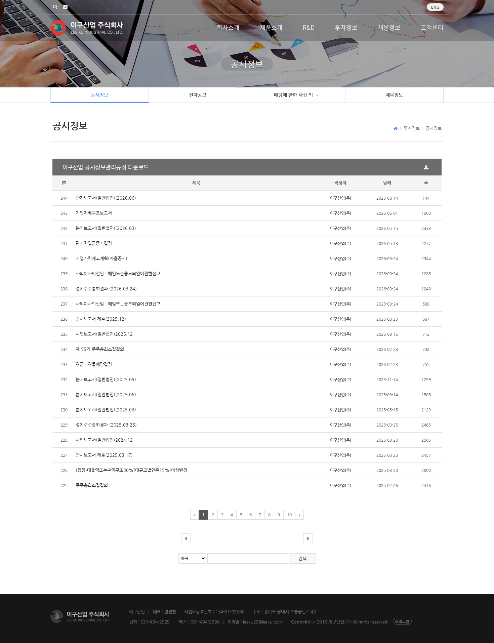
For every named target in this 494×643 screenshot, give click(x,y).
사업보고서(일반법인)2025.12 (104, 333)
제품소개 (271, 27)
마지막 (308, 538)
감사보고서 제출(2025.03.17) (104, 454)
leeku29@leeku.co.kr (65, 7)
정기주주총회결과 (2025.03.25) (106, 424)
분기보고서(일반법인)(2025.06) (106, 394)
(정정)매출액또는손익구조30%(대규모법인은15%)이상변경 (131, 470)
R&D (309, 27)
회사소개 (228, 27)
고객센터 (432, 27)
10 (289, 514)
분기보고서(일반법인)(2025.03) (106, 409)
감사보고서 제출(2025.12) (101, 318)
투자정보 (346, 27)
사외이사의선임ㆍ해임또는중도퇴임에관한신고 (118, 273)
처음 (186, 538)
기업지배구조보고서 (94, 212)
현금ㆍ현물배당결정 (94, 364)
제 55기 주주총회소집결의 (100, 349)
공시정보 (99, 94)
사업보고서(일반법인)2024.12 (104, 439)
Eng (435, 7)
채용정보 (389, 27)
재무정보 (394, 94)
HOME (396, 129)
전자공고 (197, 94)
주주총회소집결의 (92, 485)
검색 (55, 7)
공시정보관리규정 (106, 167)
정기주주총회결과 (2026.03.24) (106, 288)
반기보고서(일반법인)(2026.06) (106, 197)
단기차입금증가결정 (94, 243)
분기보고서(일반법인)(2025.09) (106, 379)
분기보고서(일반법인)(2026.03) (106, 228)
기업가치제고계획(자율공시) (101, 258)
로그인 (404, 621)
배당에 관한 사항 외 (294, 94)
